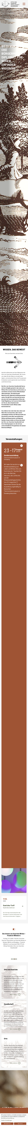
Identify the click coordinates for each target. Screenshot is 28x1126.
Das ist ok (20, 1123)
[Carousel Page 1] (11, 959)
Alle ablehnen (7, 1123)
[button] (24, 4)
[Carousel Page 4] (16, 959)
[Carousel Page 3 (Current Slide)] (14, 959)
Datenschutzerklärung (8, 1118)
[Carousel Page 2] (13, 959)
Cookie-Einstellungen (6, 1120)
